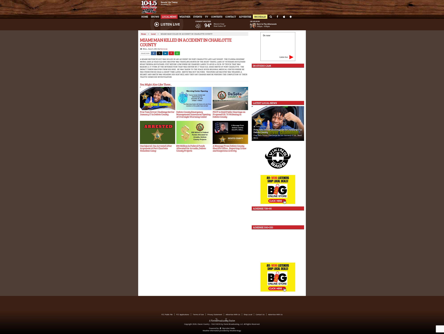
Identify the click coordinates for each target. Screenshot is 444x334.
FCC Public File (167, 314)
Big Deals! (260, 16)
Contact (230, 16)
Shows (155, 16)
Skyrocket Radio (228, 328)
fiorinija (163, 49)
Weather (184, 16)
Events (197, 16)
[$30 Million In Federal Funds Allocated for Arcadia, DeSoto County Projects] (194, 132)
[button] (271, 16)
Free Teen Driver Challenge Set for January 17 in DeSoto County (277, 131)
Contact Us (260, 314)
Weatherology (235, 330)
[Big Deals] (278, 277)
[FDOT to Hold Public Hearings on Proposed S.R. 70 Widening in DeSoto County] (230, 98)
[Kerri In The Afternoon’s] (255, 26)
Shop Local (248, 314)
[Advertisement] (278, 157)
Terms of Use (198, 314)
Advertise (245, 16)
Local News (169, 16)
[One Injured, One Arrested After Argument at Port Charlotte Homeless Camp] (157, 132)
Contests (216, 16)
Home (144, 16)
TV (206, 16)
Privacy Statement (214, 314)
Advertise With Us (233, 314)
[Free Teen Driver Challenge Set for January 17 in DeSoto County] (157, 98)
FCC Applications (182, 314)
